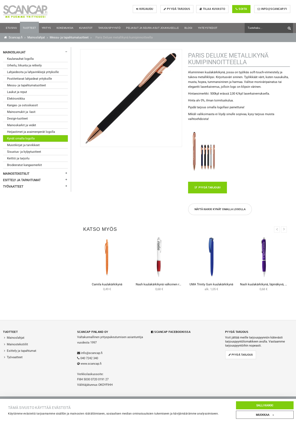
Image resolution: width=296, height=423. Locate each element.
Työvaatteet (13, 186)
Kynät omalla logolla (21, 138)
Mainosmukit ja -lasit (21, 112)
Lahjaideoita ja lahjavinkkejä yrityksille (33, 72)
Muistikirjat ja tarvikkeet (23, 145)
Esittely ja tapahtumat (22, 180)
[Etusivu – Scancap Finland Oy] (25, 11)
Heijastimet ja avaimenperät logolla (31, 132)
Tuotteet (10, 331)
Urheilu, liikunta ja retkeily (24, 65)
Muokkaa (262, 414)
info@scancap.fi (273, 8)
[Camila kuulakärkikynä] (107, 257)
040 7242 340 (89, 358)
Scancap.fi (15, 37)
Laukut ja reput (17, 92)
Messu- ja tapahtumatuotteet (69, 37)
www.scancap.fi (91, 363)
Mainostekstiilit (16, 173)
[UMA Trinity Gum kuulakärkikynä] (211, 257)
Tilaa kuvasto (213, 8)
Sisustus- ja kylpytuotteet (24, 152)
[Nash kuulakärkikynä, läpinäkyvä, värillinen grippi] (263, 257)
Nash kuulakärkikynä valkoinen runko (161, 284)
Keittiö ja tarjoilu (18, 158)
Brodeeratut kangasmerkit (24, 165)
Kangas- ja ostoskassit (22, 105)
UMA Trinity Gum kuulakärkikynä (211, 284)
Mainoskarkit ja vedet (21, 125)
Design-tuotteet (17, 118)
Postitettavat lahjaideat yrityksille (29, 78)
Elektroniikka (16, 98)
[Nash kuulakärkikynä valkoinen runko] (159, 257)
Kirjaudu (145, 8)
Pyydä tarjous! (208, 187)
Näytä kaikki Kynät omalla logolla (220, 209)
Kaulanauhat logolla (20, 59)
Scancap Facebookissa (171, 331)
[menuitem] (11, 28)
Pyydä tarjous (178, 8)
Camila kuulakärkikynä (107, 284)
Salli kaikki (264, 405)
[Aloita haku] (290, 27)
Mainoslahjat (36, 37)
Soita (242, 8)
